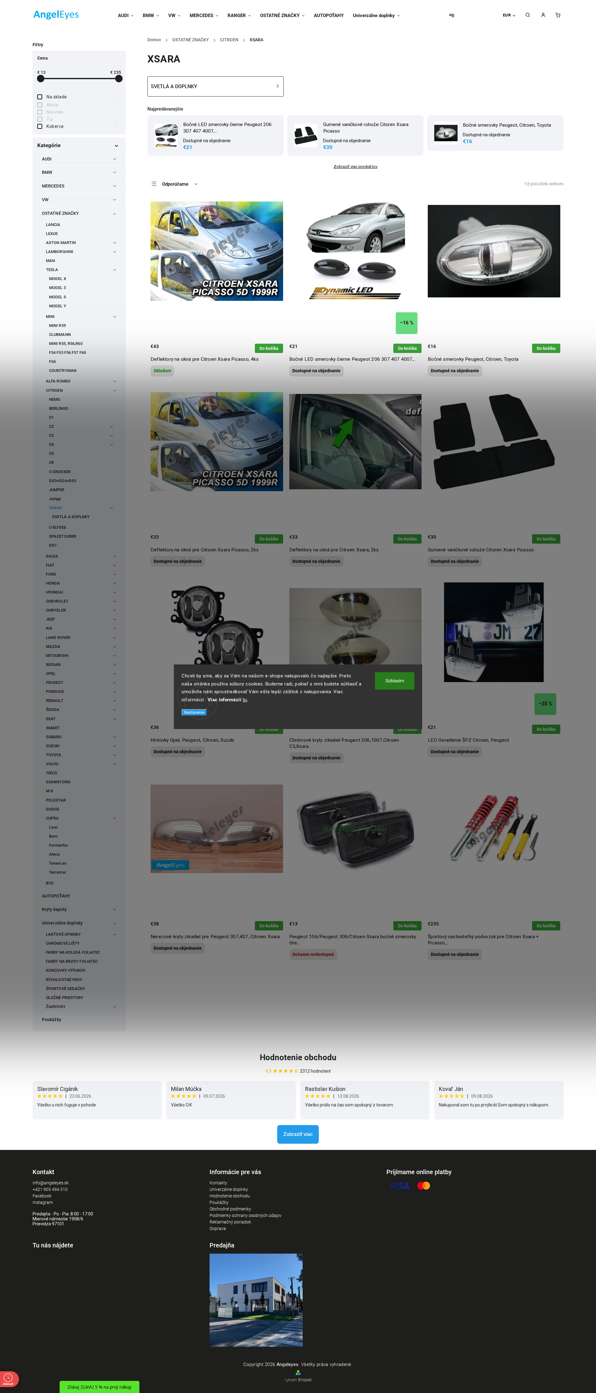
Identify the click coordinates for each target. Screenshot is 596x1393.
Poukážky (51, 1019)
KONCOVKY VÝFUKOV (66, 970)
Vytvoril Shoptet (298, 1379)
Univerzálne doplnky (62, 922)
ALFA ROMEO (58, 381)
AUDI (47, 158)
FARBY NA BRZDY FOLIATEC (72, 961)
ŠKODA (53, 709)
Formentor (58, 845)
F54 (52, 361)
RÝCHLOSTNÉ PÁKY (64, 979)
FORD (51, 574)
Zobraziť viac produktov (355, 166)
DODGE (53, 809)
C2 (51, 426)
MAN (50, 260)
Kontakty (218, 1182)
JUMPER (57, 489)
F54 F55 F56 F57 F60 (67, 352)
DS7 (52, 545)
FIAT (50, 565)
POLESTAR (56, 800)
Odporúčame (175, 184)
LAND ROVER (58, 637)
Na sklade (82, 96)
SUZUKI (53, 746)
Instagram (43, 1202)
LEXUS (52, 233)
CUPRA (52, 818)
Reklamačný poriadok (230, 1221)
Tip (82, 119)
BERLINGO (58, 408)
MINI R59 (57, 325)
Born (53, 836)
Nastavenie (194, 712)
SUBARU (53, 737)
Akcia (82, 104)
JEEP (50, 619)
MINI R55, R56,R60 (66, 343)
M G (49, 791)
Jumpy (55, 498)
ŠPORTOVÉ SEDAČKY (65, 988)
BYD (50, 883)
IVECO (51, 773)
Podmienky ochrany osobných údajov (246, 1215)
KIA (49, 628)
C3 (51, 435)
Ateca (54, 854)
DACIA (52, 556)
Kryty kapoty (54, 909)
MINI (50, 316)
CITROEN (54, 390)
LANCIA (53, 224)
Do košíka (269, 348)
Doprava (218, 1228)
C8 (51, 462)
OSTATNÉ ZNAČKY (60, 213)
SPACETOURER (62, 536)
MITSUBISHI (57, 655)
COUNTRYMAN (62, 370)
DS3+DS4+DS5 (62, 480)
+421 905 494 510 (50, 1189)
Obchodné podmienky (230, 1208)
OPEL (51, 673)
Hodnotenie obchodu (298, 1057)
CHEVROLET (57, 601)
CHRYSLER (56, 610)
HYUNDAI (54, 592)
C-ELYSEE (57, 527)
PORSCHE (55, 691)
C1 (51, 417)
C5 (51, 453)
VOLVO (52, 764)
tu (245, 699)
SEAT (51, 719)
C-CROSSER (59, 471)
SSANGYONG (58, 782)
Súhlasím (395, 681)
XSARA (55, 507)
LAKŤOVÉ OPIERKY (63, 934)
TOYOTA (53, 755)
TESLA (52, 269)
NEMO (54, 399)
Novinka (82, 112)
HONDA (53, 583)
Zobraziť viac (298, 1134)
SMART (53, 728)
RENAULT (54, 700)
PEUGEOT (54, 682)
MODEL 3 (57, 287)
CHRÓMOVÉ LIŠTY (62, 943)
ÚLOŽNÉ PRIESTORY (65, 997)
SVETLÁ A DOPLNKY (71, 516)
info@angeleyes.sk (51, 1182)
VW (45, 199)
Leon (53, 827)
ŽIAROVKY (55, 1006)
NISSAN (53, 664)
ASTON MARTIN (61, 242)
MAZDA (53, 646)
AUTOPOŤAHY (56, 895)
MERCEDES (53, 185)
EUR (507, 15)
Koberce (82, 126)
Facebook (42, 1195)
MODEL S (57, 297)
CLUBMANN (60, 334)
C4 (51, 444)
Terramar (57, 872)
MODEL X (57, 278)
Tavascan (57, 863)
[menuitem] (128, 15)
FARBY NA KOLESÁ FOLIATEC (73, 952)
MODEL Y (57, 306)
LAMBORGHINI (59, 251)
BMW (47, 172)
